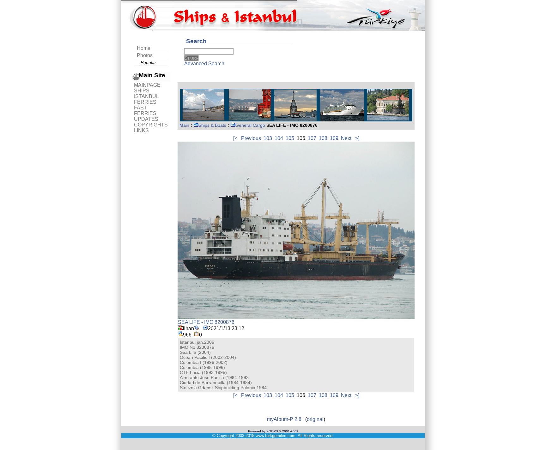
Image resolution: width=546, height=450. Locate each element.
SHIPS (141, 90)
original (315, 419)
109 (334, 138)
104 (279, 138)
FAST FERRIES (145, 110)
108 (323, 138)
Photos (145, 55)
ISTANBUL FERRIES (146, 99)
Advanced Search (204, 63)
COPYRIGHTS (151, 124)
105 (290, 138)
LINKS (141, 130)
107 (312, 138)
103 (268, 138)
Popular (148, 62)
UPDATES (146, 119)
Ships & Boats (212, 125)
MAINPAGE (147, 85)
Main (184, 125)
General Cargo (250, 125)
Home (143, 48)
